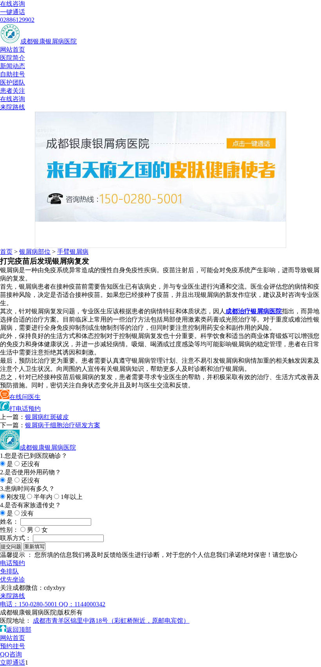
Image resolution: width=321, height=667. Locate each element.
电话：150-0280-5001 (29, 604)
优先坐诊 (12, 579)
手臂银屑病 (72, 251)
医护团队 (12, 82)
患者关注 (12, 90)
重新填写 (34, 547)
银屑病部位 (34, 251)
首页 (6, 251)
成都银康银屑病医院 (48, 41)
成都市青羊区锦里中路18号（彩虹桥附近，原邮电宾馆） (111, 620)
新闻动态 (12, 66)
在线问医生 (25, 397)
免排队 (9, 571)
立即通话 (12, 662)
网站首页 (12, 49)
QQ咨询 (11, 654)
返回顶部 (18, 629)
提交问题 (11, 547)
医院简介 (12, 57)
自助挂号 (12, 74)
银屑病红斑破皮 (47, 417)
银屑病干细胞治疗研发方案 (62, 425)
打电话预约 (25, 408)
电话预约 (12, 563)
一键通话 (12, 12)
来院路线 (12, 107)
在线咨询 (12, 3)
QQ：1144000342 (82, 604)
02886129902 (17, 19)
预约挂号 (12, 646)
